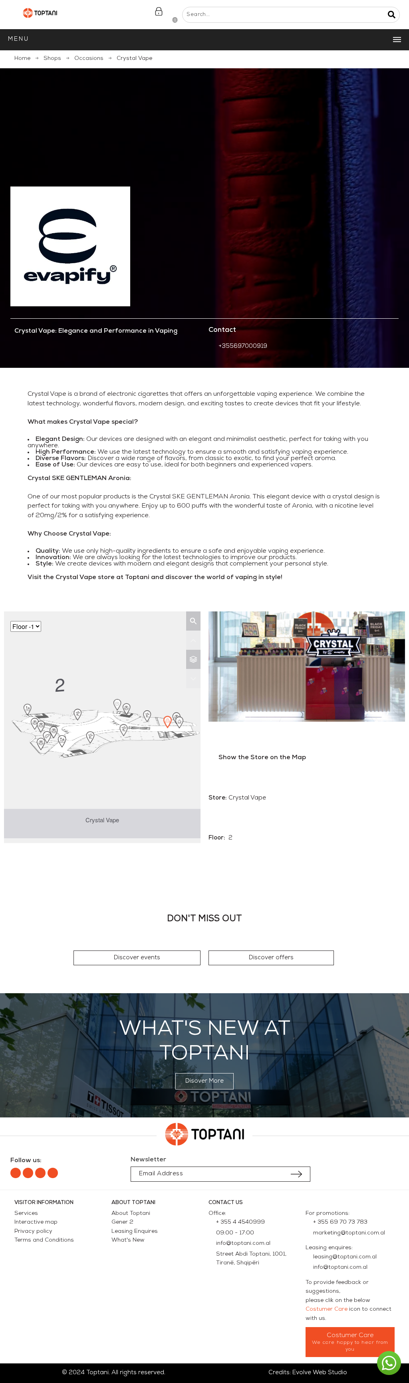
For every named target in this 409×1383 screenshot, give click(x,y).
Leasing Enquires (134, 1231)
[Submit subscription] (296, 1174)
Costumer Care (326, 1309)
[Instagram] (28, 1173)
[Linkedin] (40, 1173)
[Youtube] (53, 1173)
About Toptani (130, 1213)
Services (26, 1213)
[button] (137, 957)
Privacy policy (33, 1231)
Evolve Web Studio (319, 1373)
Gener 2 (122, 1222)
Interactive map (36, 1222)
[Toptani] (40, 15)
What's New (128, 1240)
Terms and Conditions (44, 1240)
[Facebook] (15, 1173)
